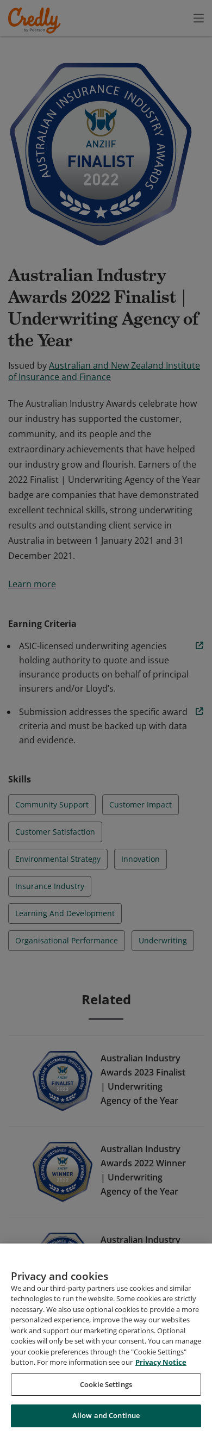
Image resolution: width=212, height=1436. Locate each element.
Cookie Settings (106, 1384)
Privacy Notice (160, 1362)
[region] (106, 1340)
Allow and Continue (106, 1415)
